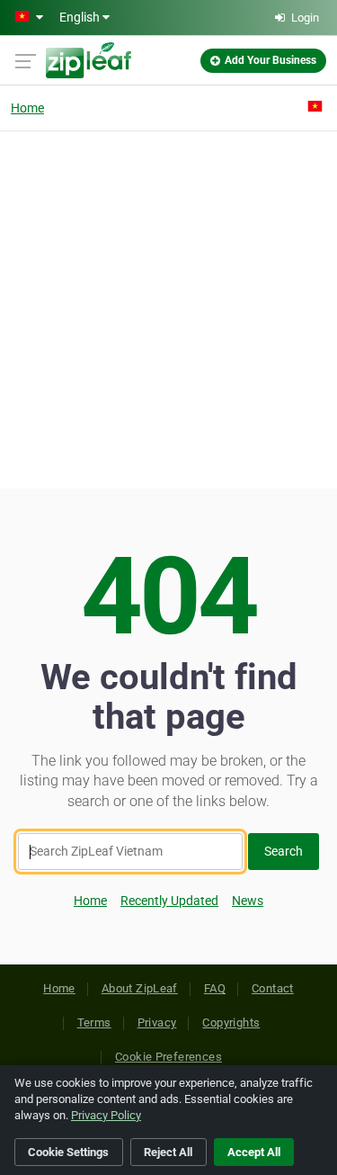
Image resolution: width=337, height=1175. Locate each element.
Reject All (168, 1152)
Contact (273, 988)
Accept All (253, 1152)
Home (27, 108)
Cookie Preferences (168, 1056)
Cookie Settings (68, 1152)
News (247, 900)
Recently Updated (169, 900)
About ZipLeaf (140, 988)
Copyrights (231, 1022)
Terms (94, 1022)
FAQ (215, 988)
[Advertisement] (168, 307)
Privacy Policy (106, 1115)
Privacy (157, 1022)
